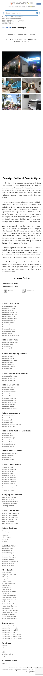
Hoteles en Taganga (8, 316)
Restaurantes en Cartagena (11, 626)
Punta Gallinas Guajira (9, 596)
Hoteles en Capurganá (9, 438)
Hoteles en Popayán (8, 446)
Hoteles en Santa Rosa (9, 402)
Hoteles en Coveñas (8, 331)
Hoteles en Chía (7, 369)
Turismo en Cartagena (9, 557)
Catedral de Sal (6, 589)
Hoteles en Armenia (8, 388)
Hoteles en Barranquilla (9, 319)
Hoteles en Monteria (8, 321)
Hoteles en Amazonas (9, 378)
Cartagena (5, 531)
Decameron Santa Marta (10, 486)
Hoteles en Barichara (8, 455)
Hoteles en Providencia (9, 312)
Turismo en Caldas (8, 563)
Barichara (5, 535)
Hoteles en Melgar (8, 364)
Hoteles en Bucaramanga (10, 453)
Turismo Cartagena (8, 553)
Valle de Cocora (7, 577)
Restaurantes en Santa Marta (11, 634)
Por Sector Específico (11, 19)
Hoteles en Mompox (8, 325)
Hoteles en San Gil (7, 458)
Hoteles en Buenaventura (10, 440)
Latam (4, 648)
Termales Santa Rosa (8, 583)
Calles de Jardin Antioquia (10, 610)
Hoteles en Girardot (8, 362)
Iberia (3, 656)
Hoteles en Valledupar (9, 327)
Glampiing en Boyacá (8, 499)
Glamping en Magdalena (10, 501)
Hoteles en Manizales (9, 392)
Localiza (4, 663)
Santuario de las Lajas (9, 598)
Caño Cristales (6, 585)
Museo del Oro (6, 587)
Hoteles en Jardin (7, 420)
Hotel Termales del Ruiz (9, 519)
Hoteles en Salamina (8, 404)
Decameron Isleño (8, 471)
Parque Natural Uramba (9, 606)
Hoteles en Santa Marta (9, 314)
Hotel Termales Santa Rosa (10, 513)
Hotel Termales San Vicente (10, 517)
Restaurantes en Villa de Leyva (12, 638)
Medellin (4, 541)
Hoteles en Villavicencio (9, 376)
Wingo (4, 650)
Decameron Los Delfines (10, 477)
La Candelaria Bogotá (9, 616)
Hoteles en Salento (8, 394)
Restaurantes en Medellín (10, 630)
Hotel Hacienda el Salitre (10, 523)
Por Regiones (17, 17)
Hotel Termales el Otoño (10, 515)
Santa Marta (6, 533)
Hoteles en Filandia (8, 396)
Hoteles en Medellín (8, 416)
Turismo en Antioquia (9, 555)
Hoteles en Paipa (7, 345)
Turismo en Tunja (7, 549)
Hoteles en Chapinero (9, 358)
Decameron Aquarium (9, 482)
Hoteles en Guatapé (8, 418)
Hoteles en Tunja (7, 347)
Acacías (8, 28)
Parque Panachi (7, 579)
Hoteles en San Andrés (9, 310)
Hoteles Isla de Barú (8, 308)
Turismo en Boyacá (8, 565)
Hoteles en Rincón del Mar (10, 335)
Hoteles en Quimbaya (9, 400)
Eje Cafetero (5, 539)
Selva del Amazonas (8, 614)
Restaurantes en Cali (8, 632)
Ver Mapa (25, 42)
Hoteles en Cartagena (9, 306)
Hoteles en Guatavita (8, 367)
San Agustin (5, 593)
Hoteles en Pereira (8, 390)
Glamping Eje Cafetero (9, 497)
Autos (21, 21)
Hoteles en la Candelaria (9, 360)
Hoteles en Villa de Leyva (10, 343)
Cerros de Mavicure (8, 608)
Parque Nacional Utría (9, 600)
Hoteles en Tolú (7, 333)
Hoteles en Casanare (8, 380)
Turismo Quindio (7, 551)
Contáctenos (8, 23)
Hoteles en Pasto (7, 442)
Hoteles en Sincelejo (8, 329)
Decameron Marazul (8, 473)
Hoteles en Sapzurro (8, 444)
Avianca (4, 646)
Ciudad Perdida (7, 602)
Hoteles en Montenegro (9, 398)
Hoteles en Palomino (8, 323)
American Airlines (7, 654)
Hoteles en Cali (6, 434)
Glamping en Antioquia (9, 504)
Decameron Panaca (8, 490)
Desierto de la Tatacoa (9, 591)
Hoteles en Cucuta (8, 460)
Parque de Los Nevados (9, 575)
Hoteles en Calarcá (8, 406)
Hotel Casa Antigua (21, 34)
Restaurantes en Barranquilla (11, 636)
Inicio (4, 17)
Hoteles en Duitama (8, 349)
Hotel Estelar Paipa (8, 521)
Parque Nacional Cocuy (9, 612)
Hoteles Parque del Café (9, 408)
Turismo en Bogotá (8, 559)
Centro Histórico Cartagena (11, 604)
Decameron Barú (7, 467)
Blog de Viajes (8, 21)
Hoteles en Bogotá (8, 356)
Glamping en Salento (8, 506)
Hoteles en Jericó (7, 422)
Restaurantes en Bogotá (10, 628)
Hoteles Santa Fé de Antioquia (11, 424)
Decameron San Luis (8, 475)
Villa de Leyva (6, 537)
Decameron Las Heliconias (10, 488)
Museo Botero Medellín (9, 618)
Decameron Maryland (9, 480)
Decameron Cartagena (9, 469)
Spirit (3, 652)
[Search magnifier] (37, 13)
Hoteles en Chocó (7, 436)
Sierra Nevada (6, 573)
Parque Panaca (6, 581)
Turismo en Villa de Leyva (10, 561)
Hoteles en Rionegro (8, 426)
